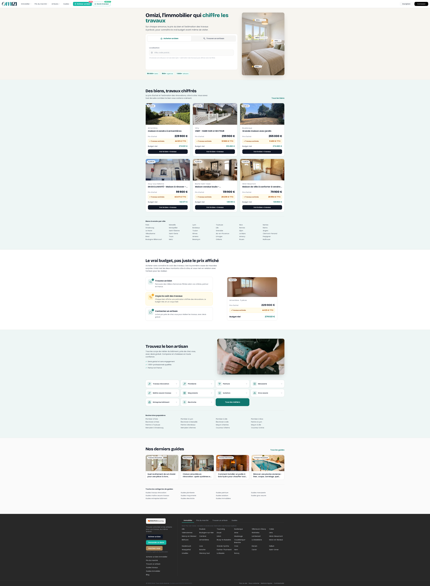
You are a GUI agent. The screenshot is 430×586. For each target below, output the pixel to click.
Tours (171, 236)
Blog (147, 575)
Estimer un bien (84, 3)
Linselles (185, 553)
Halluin (271, 546)
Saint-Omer (274, 549)
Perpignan (267, 236)
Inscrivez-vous (154, 548)
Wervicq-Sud (204, 553)
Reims (265, 228)
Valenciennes (187, 532)
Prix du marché (41, 4)
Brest (147, 236)
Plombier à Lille (221, 419)
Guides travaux (152, 567)
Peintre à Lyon (256, 422)
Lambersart (256, 536)
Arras (236, 532)
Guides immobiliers (223, 498)
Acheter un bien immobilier (156, 557)
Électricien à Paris (152, 422)
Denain (254, 546)
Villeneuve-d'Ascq (259, 529)
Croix (236, 546)
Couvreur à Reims (223, 428)
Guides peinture (222, 493)
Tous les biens (278, 98)
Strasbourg (150, 228)
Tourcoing (221, 529)
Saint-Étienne (174, 231)
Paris (147, 225)
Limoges (219, 236)
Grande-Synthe (223, 546)
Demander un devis (156, 542)
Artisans (55, 4)
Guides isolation (222, 495)
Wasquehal (186, 549)
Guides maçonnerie (188, 495)
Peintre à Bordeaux (188, 425)
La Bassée (220, 553)
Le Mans (242, 233)
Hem (236, 549)
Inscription (406, 4)
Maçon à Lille (256, 425)
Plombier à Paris (152, 419)
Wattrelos (255, 532)
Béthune (185, 540)
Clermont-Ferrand (270, 233)
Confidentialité (279, 583)
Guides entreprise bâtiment (156, 498)
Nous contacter (254, 583)
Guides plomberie (188, 493)
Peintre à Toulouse (153, 425)
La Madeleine (257, 540)
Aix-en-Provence (222, 233)
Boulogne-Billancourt (154, 239)
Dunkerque (238, 529)
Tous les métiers (232, 402)
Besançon (196, 239)
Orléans (219, 239)
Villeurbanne (150, 233)
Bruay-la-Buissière (224, 540)
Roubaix (202, 529)
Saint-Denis (173, 233)
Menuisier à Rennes (188, 428)
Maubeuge (238, 536)
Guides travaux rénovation (156, 493)
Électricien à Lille (222, 422)
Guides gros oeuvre (258, 495)
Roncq (236, 553)
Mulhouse (266, 239)
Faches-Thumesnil (224, 549)
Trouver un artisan (215, 38)
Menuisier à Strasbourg (154, 428)
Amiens (195, 236)
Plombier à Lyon (187, 419)
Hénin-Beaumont (276, 536)
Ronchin (202, 549)
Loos (201, 546)
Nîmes (194, 233)
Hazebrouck (186, 546)
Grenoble (219, 231)
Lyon (194, 225)
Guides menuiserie (258, 493)
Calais (271, 529)
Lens (271, 532)
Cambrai (202, 536)
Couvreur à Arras (257, 428)
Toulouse (219, 225)
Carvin (254, 549)
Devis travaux (103, 3)
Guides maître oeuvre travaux (157, 495)
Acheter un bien (170, 38)
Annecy (242, 236)
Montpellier (173, 228)
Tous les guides (277, 450)
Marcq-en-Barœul (189, 536)
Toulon (195, 231)
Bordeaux (196, 228)
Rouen (241, 239)
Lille (217, 228)
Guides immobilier (153, 571)
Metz (171, 239)
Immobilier (25, 4)
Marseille (172, 225)
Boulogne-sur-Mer (206, 532)
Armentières (204, 540)
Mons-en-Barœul (276, 540)
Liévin (219, 536)
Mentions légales (266, 583)
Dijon (241, 231)
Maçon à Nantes (222, 425)
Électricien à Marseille (189, 422)
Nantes (265, 225)
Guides (66, 4)
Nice (241, 225)
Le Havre (149, 231)
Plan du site (243, 583)
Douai (219, 532)
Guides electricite (188, 498)
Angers (265, 231)
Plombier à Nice (257, 419)
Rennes (242, 228)
